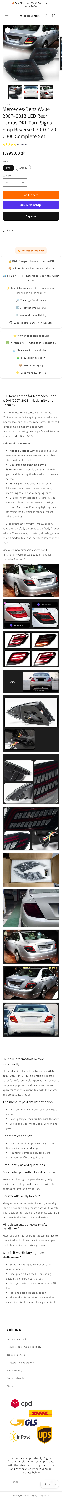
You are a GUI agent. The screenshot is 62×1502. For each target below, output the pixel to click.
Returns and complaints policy (24, 1346)
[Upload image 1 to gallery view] (15, 92)
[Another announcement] (55, 4)
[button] (7, 15)
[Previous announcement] (6, 4)
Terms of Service (16, 1354)
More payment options (31, 216)
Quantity (7, 175)
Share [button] (10, 230)
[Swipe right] (58, 93)
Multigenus (25, 1496)
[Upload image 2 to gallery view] (31, 92)
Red (8, 167)
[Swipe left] (4, 93)
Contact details (15, 1378)
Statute (11, 1386)
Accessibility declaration (20, 1362)
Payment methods (17, 1338)
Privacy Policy (14, 1370)
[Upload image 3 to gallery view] (46, 92)
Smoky (23, 167)
